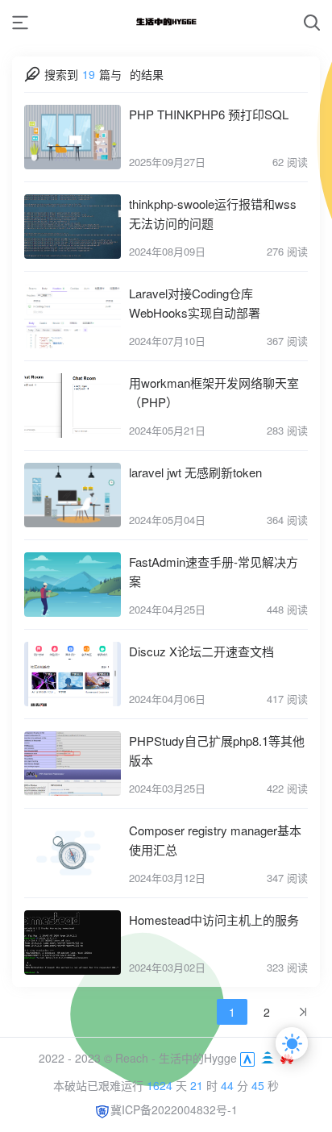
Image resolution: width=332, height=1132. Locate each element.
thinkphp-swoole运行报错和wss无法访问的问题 (213, 213)
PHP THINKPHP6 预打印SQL (208, 114)
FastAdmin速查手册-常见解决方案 (213, 571)
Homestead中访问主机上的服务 (214, 919)
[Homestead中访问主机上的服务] (72, 942)
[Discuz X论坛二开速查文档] (72, 674)
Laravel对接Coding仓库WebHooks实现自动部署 (194, 303)
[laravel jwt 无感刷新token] (72, 495)
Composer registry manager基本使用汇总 (215, 840)
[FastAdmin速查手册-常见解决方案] (72, 584)
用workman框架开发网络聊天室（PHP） (214, 392)
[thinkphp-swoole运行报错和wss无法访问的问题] (72, 226)
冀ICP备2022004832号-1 (174, 1109)
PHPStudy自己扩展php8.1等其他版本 (217, 750)
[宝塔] (269, 1058)
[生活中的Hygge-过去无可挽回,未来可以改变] (166, 22)
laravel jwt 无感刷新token (195, 472)
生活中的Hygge (198, 1058)
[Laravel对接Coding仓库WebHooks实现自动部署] (72, 316)
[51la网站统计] (247, 1058)
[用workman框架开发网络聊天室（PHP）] (72, 405)
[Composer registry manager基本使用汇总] (72, 853)
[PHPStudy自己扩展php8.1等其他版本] (72, 763)
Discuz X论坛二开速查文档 (201, 651)
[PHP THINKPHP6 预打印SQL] (72, 137)
